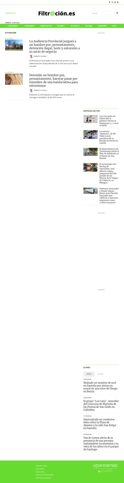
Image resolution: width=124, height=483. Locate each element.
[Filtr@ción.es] (56, 13)
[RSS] (118, 2)
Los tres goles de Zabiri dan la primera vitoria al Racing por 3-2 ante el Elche (109, 121)
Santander (29, 26)
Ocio (114, 26)
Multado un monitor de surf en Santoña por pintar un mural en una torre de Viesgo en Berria (100, 387)
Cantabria (13, 26)
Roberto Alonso (40, 56)
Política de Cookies (43, 478)
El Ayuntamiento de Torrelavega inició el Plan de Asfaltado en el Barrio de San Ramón (109, 153)
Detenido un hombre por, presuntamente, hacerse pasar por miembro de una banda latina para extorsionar (53, 80)
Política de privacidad (44, 475)
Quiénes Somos (41, 466)
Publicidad (40, 469)
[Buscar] (117, 13)
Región (60, 26)
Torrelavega (46, 26)
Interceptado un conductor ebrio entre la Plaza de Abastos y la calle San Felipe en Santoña (99, 424)
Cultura (88, 26)
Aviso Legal (40, 472)
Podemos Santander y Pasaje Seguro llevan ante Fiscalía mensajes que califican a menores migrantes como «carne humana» (109, 195)
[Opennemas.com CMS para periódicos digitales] (105, 468)
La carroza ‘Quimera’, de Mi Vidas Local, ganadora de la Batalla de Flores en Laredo (108, 137)
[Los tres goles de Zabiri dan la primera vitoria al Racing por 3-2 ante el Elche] (90, 119)
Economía (102, 26)
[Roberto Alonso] (31, 56)
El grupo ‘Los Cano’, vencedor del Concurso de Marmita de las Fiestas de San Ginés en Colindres (101, 405)
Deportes (75, 26)
